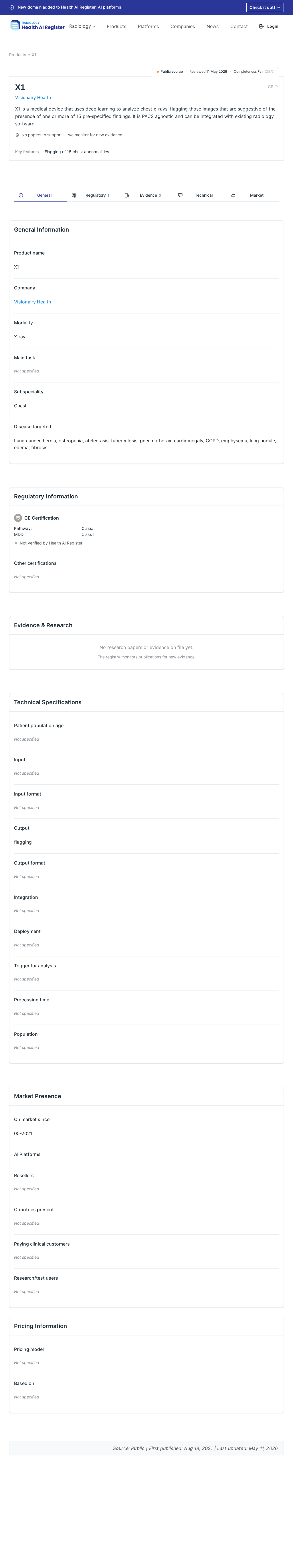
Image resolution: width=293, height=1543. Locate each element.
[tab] (40, 196)
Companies (183, 26)
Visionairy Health (33, 97)
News (213, 26)
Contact (239, 26)
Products (116, 26)
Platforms (148, 26)
